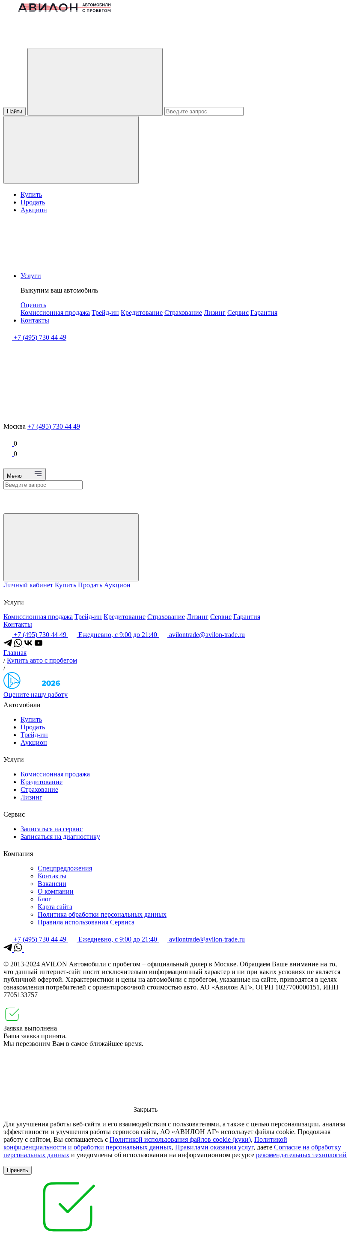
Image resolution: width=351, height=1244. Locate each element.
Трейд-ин (105, 312)
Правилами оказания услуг (214, 1147)
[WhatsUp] (19, 645)
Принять (17, 1170)
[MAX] (28, 949)
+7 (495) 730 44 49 (53, 426)
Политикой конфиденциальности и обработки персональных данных (145, 1143)
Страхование (183, 312)
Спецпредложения (65, 868)
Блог (44, 899)
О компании (56, 891)
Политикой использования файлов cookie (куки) (180, 1139)
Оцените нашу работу (35, 694)
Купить (31, 194)
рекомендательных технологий (301, 1154)
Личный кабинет (29, 585)
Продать (33, 202)
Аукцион (34, 209)
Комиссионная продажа (55, 312)
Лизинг (215, 312)
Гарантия (263, 312)
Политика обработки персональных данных (102, 914)
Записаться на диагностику (60, 836)
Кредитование (142, 312)
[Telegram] (8, 645)
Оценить (33, 304)
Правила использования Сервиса (86, 922)
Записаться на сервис (52, 828)
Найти (14, 111)
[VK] (29, 645)
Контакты (35, 320)
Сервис (238, 312)
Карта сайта (55, 906)
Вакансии (52, 883)
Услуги (31, 275)
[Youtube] (38, 645)
